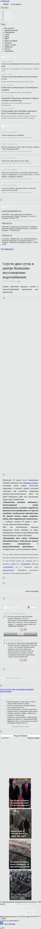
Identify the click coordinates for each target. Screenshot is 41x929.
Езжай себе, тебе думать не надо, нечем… (15, 161)
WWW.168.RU (12, 904)
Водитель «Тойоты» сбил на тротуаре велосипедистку (16, 137)
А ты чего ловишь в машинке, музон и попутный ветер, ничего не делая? (18, 189)
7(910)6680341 (26, 564)
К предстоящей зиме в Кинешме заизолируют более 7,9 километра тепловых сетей (19, 112)
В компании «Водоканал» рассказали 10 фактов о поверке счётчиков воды (20, 99)
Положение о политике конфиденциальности (17, 910)
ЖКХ (18, 281)
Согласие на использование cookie (13, 912)
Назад (3, 24)
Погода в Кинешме (20, 736)
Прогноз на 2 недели (33, 737)
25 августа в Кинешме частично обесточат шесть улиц (20, 65)
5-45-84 (12, 564)
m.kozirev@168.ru (8, 570)
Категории (4, 8)
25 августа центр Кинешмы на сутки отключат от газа (19, 78)
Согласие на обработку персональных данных (18, 914)
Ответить (33, 629)
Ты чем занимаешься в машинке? (12, 135)
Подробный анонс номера (20, 726)
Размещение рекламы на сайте (12, 908)
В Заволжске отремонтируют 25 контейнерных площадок (19, 88)
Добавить (33, 607)
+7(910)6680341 (8, 567)
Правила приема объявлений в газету (14, 906)
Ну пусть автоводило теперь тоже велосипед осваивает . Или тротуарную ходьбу (20, 148)
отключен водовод (30, 483)
